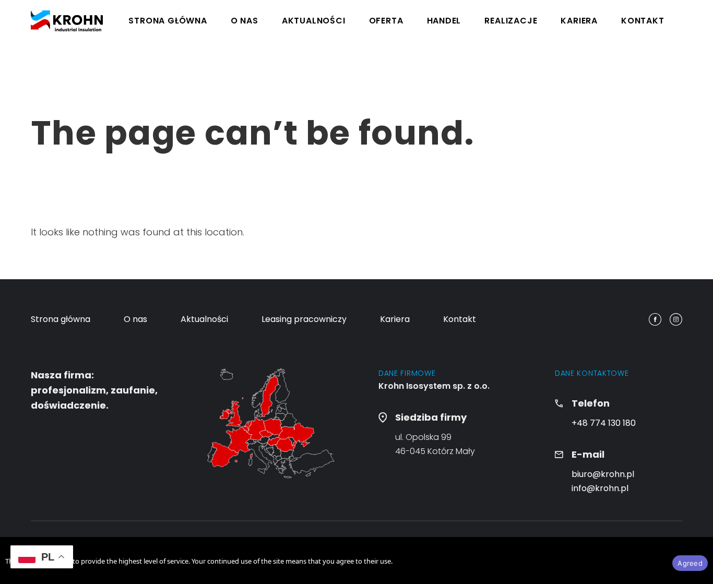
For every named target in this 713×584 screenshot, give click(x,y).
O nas (244, 21)
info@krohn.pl (600, 488)
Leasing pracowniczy (304, 319)
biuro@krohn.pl (603, 474)
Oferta (386, 21)
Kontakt (642, 21)
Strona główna (167, 21)
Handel (444, 21)
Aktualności (314, 21)
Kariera (579, 21)
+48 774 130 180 (604, 423)
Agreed (690, 563)
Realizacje (510, 21)
